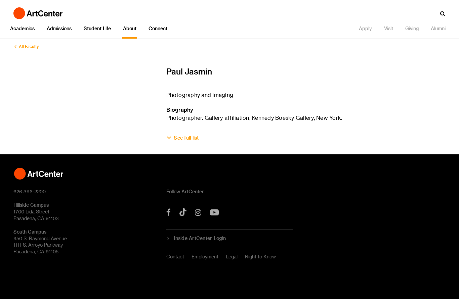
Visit (388, 28)
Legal (232, 256)
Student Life (97, 28)
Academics (22, 28)
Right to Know (260, 256)
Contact (175, 256)
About (129, 28)
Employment (205, 256)
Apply (365, 28)
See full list (186, 138)
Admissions (59, 28)
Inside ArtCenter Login (200, 238)
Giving (412, 28)
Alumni (438, 28)
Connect (158, 28)
